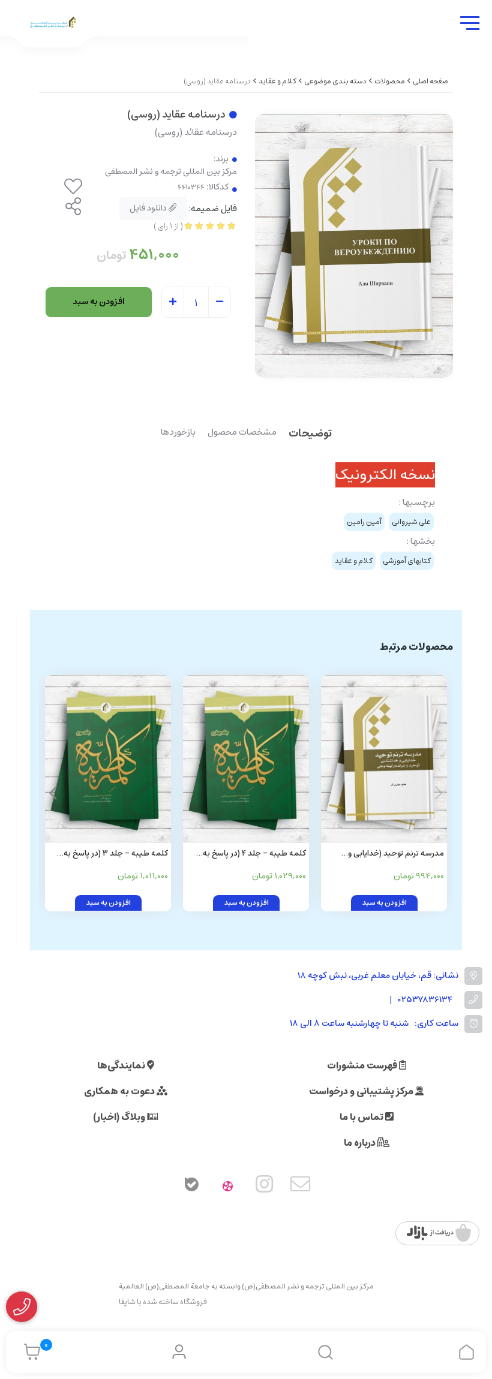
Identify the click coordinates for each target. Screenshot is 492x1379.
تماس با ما (362, 1117)
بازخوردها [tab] (178, 433)
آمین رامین (364, 522)
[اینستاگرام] (264, 1186)
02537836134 (425, 999)
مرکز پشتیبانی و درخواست (362, 1091)
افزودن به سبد (99, 301)
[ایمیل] (300, 1186)
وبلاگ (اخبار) (120, 1117)
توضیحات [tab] (310, 434)
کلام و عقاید (277, 81)
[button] (53, 793)
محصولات (389, 81)
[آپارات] (228, 1186)
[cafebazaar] (438, 1233)
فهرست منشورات (363, 1065)
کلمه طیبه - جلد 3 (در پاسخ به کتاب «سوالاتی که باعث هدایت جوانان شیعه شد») (116, 854)
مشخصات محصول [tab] (242, 433)
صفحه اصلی (430, 81)
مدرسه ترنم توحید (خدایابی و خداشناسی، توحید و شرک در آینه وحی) (390, 854)
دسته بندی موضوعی (335, 81)
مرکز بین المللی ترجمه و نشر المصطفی (171, 171)
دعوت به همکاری (120, 1091)
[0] (29, 1352)
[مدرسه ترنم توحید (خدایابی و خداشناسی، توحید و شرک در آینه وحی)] (384, 759)
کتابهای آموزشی (407, 561)
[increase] (173, 302)
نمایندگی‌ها (122, 1065)
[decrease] (219, 302)
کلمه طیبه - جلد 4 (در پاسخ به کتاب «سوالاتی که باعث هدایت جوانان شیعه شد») (254, 854)
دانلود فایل (149, 208)
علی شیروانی (411, 522)
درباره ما (360, 1142)
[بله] (191, 1186)
